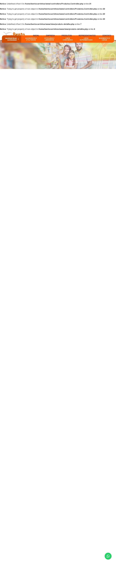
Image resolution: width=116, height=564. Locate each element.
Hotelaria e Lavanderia (49, 39)
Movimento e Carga (104, 39)
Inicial (36, 36)
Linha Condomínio (68, 39)
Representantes (87, 36)
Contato (106, 36)
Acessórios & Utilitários (30, 39)
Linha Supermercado (86, 39)
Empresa (50, 36)
